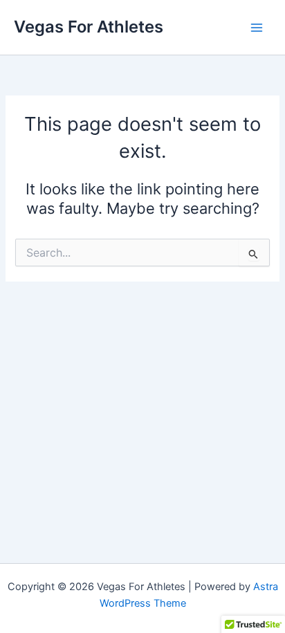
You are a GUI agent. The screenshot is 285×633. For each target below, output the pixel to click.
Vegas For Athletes (88, 27)
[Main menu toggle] (256, 27)
